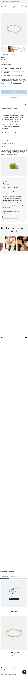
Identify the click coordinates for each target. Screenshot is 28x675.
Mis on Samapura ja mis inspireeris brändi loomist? (12, 668)
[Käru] (26, 6)
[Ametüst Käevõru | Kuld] (14, 633)
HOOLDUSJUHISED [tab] (7, 143)
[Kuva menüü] (2, 6)
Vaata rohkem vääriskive (10, 217)
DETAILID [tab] (4, 146)
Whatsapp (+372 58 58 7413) (7, 152)
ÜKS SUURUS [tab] (5, 140)
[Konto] (22, 6)
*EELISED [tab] (4, 104)
